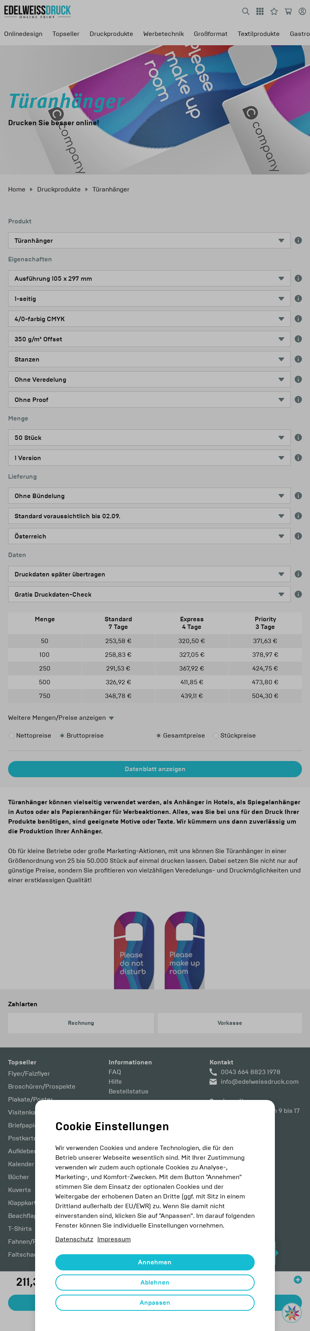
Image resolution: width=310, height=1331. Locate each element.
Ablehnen (155, 1282)
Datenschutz (74, 1239)
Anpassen (155, 1303)
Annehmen (155, 1262)
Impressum (114, 1239)
